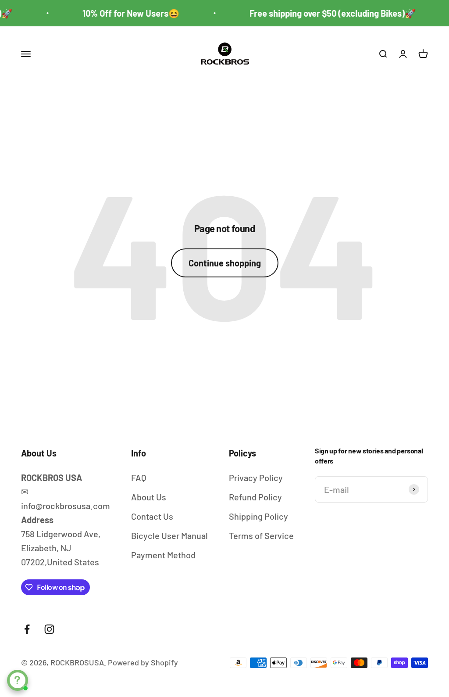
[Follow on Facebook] (27, 629)
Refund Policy (255, 497)
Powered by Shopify (143, 662)
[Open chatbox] (17, 680)
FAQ (138, 477)
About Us (148, 497)
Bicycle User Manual (169, 535)
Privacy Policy (256, 477)
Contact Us (152, 516)
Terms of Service (261, 535)
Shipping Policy (258, 516)
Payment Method (163, 555)
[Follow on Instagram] (49, 629)
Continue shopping (225, 263)
